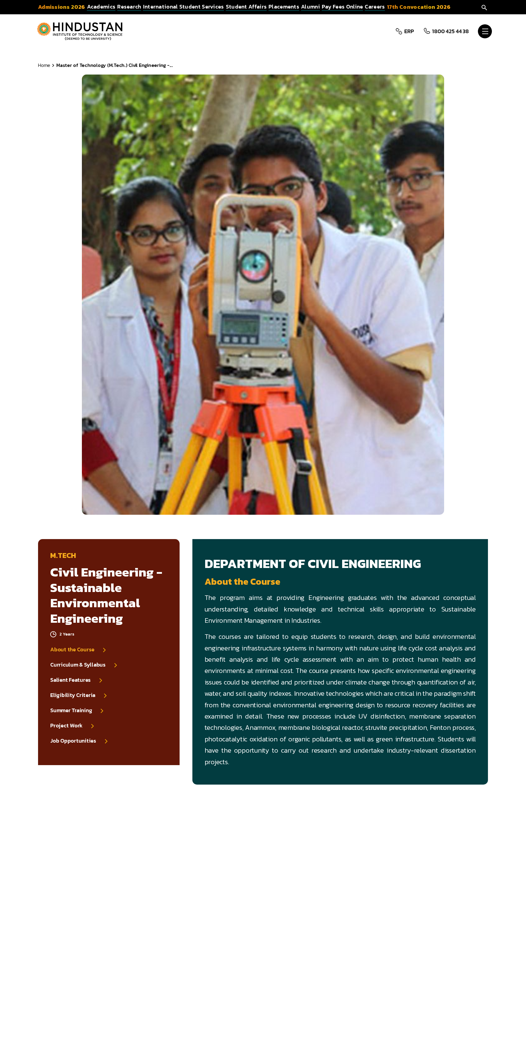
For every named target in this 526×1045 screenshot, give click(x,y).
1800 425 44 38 (450, 31)
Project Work (66, 726)
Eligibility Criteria (72, 695)
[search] (484, 7)
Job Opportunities (73, 741)
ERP (409, 31)
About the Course (72, 649)
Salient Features (70, 680)
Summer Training (71, 710)
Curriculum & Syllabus (78, 665)
